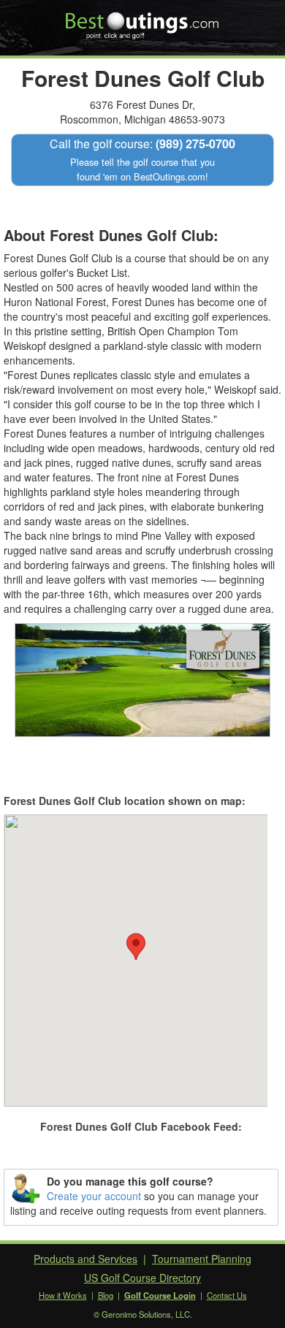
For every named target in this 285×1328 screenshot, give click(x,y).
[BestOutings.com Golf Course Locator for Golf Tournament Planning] (142, 20)
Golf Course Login (160, 1295)
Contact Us (227, 1295)
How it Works (63, 1295)
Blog (105, 1295)
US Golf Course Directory (142, 1277)
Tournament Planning (201, 1258)
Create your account (94, 1195)
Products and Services (85, 1258)
